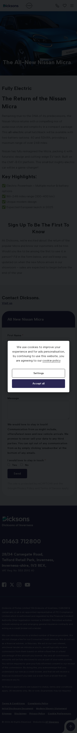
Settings (38, 373)
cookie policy (51, 360)
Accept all (38, 383)
